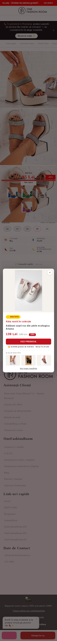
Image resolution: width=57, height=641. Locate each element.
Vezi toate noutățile (28, 368)
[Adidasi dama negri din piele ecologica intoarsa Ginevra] (28, 360)
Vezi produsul (28, 341)
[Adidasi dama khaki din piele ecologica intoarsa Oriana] (13, 360)
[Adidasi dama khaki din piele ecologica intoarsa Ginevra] (44, 360)
